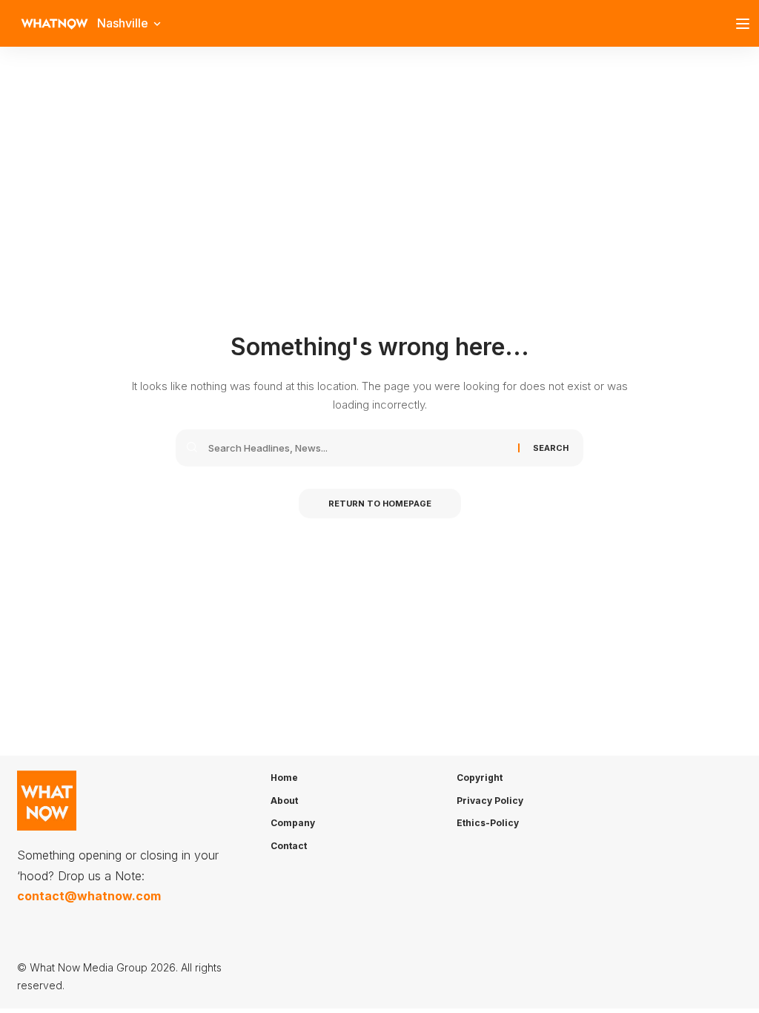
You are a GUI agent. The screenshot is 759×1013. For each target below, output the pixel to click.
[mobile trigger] (746, 24)
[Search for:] (357, 447)
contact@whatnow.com (89, 895)
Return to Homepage (379, 503)
